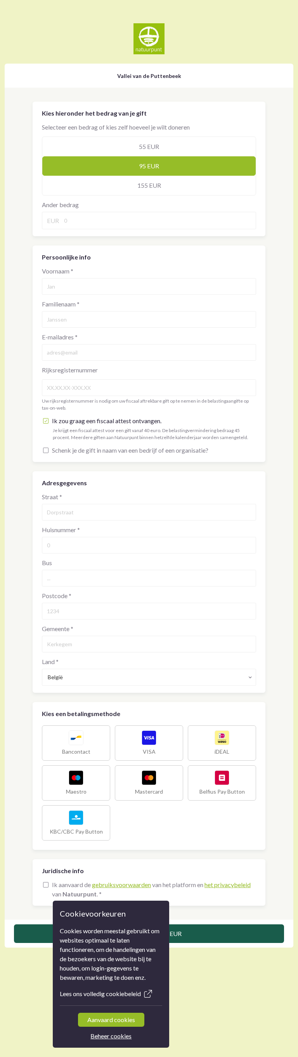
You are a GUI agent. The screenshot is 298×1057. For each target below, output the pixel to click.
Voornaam (57, 271)
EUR (53, 220)
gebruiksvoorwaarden (121, 884)
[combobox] (149, 677)
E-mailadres (60, 337)
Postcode (56, 595)
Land (50, 661)
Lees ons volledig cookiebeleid (100, 993)
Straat (52, 496)
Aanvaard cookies (111, 1019)
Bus (47, 562)
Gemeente (57, 628)
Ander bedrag (60, 204)
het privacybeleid (227, 884)
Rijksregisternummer (70, 370)
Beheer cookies (111, 1036)
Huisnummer (61, 529)
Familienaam (61, 304)
